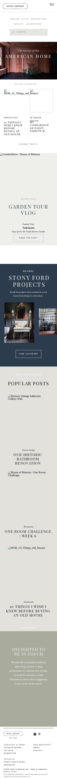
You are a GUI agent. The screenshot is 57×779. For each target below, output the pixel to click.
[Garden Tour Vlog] (28, 172)
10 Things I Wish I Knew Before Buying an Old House (13, 128)
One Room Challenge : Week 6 (28, 533)
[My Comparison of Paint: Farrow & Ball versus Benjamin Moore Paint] (41, 100)
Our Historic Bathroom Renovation (28, 459)
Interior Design (28, 450)
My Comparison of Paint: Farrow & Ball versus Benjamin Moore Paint (40, 131)
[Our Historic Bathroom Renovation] (28, 421)
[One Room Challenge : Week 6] (28, 497)
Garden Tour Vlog (28, 209)
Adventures (28, 199)
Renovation (11, 118)
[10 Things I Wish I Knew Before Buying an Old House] (15, 100)
